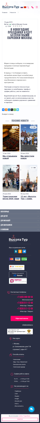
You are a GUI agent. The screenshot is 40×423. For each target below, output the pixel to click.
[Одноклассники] (6, 109)
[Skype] (17, 109)
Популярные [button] (5, 212)
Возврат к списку (8, 114)
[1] (14, 26)
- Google (16, 398)
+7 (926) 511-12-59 (25, 308)
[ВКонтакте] (3, 109)
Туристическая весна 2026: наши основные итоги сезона (11, 199)
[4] (20, 26)
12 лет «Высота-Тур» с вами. (28, 197)
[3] (18, 26)
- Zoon (16, 393)
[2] (16, 26)
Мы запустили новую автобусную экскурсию (27, 159)
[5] (22, 26)
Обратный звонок (21, 318)
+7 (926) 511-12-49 (25, 303)
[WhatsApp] (15, 109)
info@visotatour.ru (27, 325)
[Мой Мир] (9, 109)
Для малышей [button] (5, 221)
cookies (20, 416)
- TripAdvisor (17, 391)
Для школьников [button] (6, 225)
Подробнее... (27, 416)
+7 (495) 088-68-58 (25, 297)
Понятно (20, 419)
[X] (12, 109)
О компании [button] (5, 230)
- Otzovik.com (18, 401)
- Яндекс (16, 396)
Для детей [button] (4, 216)
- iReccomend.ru (18, 406)
